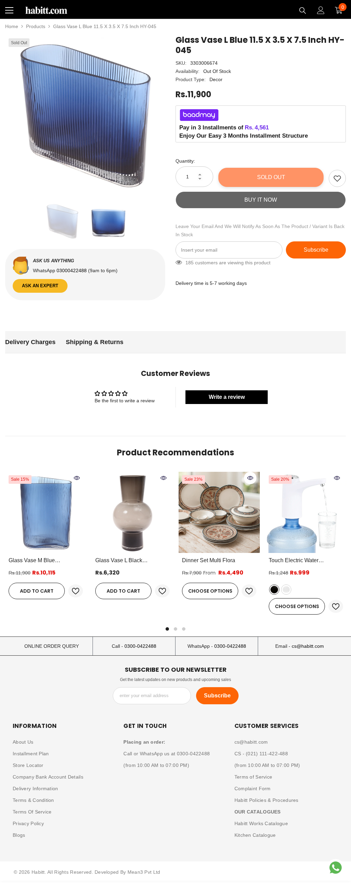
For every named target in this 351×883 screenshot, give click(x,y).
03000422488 (72, 270)
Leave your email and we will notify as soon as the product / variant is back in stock (260, 230)
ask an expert (40, 285)
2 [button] (175, 629)
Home (11, 26)
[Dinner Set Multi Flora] (219, 512)
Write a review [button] (227, 397)
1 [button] (167, 629)
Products (35, 26)
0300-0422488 (140, 646)
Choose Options (210, 591)
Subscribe (316, 250)
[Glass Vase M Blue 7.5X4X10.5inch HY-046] (45, 512)
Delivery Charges (30, 342)
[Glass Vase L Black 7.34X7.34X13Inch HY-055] (132, 512)
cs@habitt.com (308, 646)
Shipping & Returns (94, 342)
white (286, 589)
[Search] (303, 11)
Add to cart (36, 591)
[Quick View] (77, 478)
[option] (85, 115)
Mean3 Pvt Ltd (144, 872)
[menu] (9, 10)
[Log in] (321, 10)
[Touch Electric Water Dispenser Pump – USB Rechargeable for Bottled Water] (306, 512)
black (274, 589)
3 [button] (183, 629)
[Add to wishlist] (337, 178)
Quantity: (185, 161)
